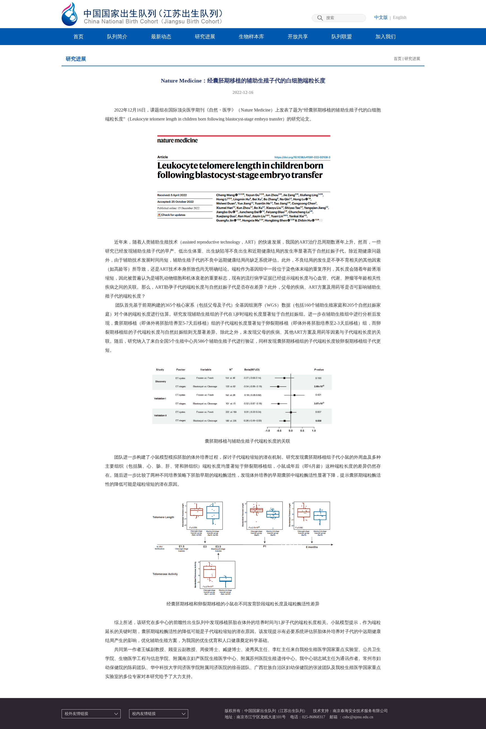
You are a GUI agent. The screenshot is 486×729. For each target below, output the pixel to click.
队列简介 (117, 36)
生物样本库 (251, 36)
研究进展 (205, 36)
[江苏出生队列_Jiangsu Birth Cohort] (142, 24)
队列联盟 (342, 36)
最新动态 (161, 36)
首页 (78, 36)
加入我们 (385, 36)
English (399, 17)
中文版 (381, 17)
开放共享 (298, 36)
